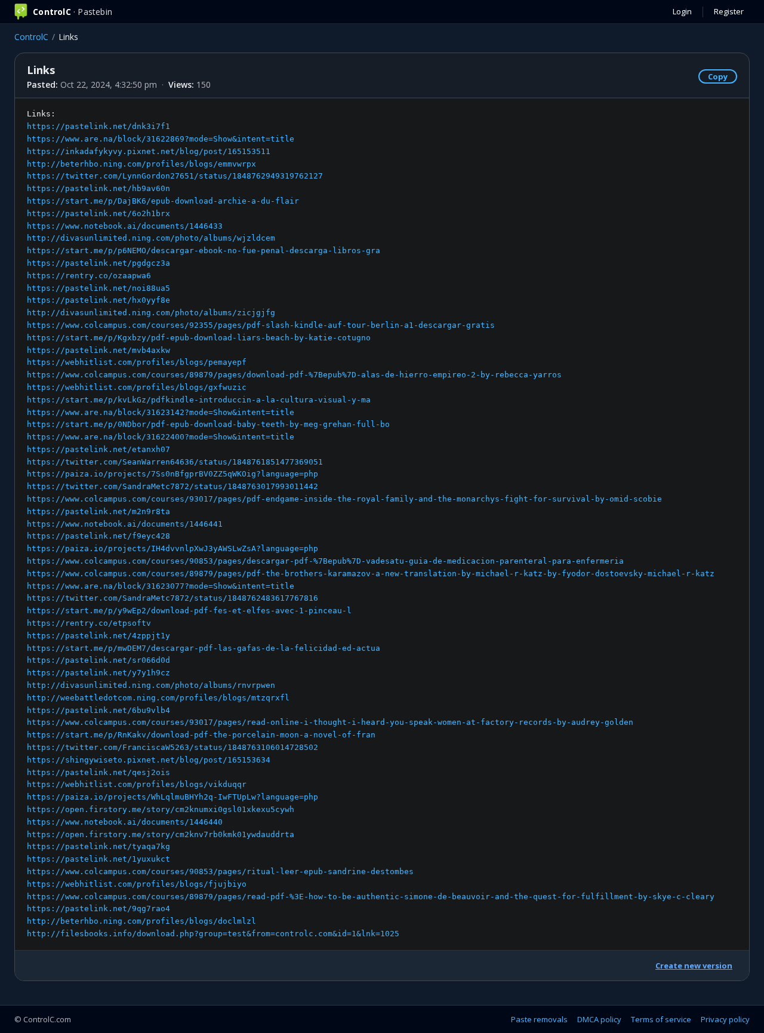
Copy (718, 76)
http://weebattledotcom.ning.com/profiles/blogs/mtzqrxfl (158, 697)
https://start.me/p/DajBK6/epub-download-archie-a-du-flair (163, 200)
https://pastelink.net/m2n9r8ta (98, 511)
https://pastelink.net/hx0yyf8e (98, 300)
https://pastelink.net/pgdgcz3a (98, 263)
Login (682, 11)
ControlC (31, 36)
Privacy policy (725, 1019)
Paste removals (539, 1019)
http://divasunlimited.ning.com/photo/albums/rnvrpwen (151, 685)
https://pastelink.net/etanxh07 (98, 449)
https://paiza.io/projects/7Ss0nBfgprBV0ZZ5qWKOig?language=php (172, 473)
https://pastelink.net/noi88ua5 (98, 288)
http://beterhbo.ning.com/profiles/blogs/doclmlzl (141, 921)
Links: (370, 523)
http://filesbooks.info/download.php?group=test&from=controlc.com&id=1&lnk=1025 (213, 933)
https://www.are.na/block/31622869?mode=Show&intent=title (160, 138)
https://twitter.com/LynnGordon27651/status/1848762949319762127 (175, 175)
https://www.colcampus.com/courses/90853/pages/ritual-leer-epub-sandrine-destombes (220, 871)
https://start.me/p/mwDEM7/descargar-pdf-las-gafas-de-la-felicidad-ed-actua (203, 648)
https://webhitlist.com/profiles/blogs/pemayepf (137, 362)
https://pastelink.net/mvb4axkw (98, 350)
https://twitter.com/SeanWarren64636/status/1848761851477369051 (175, 461)
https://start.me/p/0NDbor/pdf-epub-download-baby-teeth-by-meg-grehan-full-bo (208, 424)
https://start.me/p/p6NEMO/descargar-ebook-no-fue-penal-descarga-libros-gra (203, 250)
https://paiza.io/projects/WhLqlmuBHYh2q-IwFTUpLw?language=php (172, 796)
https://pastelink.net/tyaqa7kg (98, 846)
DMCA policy (599, 1019)
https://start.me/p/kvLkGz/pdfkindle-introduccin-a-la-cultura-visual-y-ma (199, 399)
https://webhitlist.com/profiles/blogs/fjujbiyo (137, 884)
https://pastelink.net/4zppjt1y (98, 635)
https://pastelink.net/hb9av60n (98, 188)
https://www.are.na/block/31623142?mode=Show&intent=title (160, 412)
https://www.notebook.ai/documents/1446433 (125, 226)
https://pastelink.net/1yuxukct (98, 858)
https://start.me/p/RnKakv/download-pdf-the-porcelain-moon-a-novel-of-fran (201, 734)
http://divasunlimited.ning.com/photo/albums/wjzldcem (151, 237)
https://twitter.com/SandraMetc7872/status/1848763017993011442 (172, 486)
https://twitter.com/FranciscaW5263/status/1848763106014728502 (172, 747)
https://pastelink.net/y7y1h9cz (98, 672)
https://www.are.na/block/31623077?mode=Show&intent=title (160, 586)
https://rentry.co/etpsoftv (89, 623)
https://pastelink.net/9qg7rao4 (98, 908)
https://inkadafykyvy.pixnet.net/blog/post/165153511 (148, 151)
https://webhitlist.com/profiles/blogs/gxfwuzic (137, 387)
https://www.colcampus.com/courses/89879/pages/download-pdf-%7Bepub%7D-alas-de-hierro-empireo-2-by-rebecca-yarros (294, 374)
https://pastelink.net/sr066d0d (98, 660)
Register (729, 11)
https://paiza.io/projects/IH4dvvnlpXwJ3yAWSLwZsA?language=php (172, 548)
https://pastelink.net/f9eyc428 (98, 535)
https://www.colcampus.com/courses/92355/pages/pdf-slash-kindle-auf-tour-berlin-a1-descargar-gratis (261, 325)
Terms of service (661, 1019)
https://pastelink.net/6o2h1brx (98, 213)
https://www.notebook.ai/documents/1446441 (125, 523)
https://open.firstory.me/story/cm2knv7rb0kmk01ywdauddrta (160, 834)
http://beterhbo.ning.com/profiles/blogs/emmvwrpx (141, 163)
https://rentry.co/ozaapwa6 (89, 275)
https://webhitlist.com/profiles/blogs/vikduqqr (137, 784)
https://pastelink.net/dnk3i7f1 (98, 126)
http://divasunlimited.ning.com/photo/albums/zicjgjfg (151, 312)
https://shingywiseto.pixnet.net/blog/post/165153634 (148, 759)
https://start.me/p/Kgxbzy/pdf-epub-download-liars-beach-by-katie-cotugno (199, 337)
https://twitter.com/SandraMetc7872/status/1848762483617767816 (172, 598)
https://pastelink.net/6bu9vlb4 (98, 710)
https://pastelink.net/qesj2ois (98, 772)
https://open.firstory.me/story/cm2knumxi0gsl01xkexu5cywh (160, 809)
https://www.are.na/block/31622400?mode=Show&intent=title (160, 436)
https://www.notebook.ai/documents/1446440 (125, 821)
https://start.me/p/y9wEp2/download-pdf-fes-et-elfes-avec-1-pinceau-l (189, 610)
